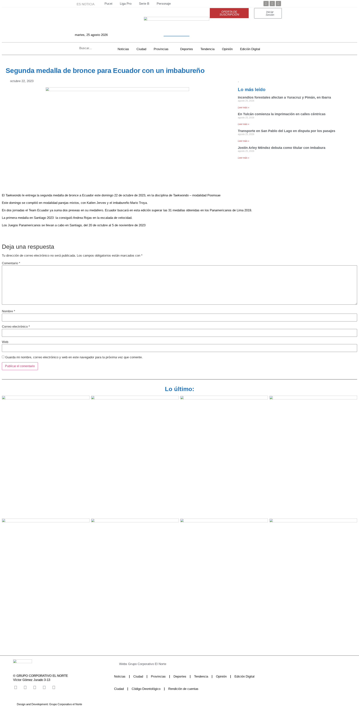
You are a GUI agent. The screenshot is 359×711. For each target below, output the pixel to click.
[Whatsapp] (53, 687)
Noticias (123, 49)
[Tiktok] (44, 687)
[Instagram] (34, 687)
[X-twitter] (25, 687)
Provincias (161, 49)
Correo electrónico (16, 326)
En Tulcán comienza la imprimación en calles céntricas (282, 114)
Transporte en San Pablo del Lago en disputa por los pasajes (286, 131)
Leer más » (243, 107)
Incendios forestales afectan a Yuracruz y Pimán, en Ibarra (284, 97)
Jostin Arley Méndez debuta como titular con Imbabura (281, 148)
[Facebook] (266, 3)
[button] (169, 664)
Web (5, 342)
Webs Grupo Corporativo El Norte (142, 664)
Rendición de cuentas (183, 689)
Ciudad (141, 49)
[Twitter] (272, 3)
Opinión (227, 49)
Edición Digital (250, 49)
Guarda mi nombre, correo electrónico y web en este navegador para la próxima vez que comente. (74, 357)
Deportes (186, 49)
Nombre (8, 311)
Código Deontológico (146, 689)
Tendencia (207, 49)
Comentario (11, 263)
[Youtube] (278, 3)
